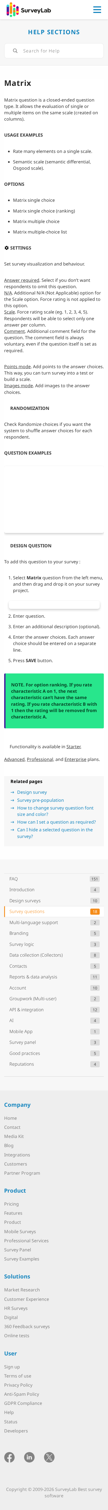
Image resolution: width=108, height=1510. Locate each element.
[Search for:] (54, 51)
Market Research (22, 1290)
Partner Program (22, 1173)
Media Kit (14, 1136)
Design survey (32, 792)
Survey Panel (17, 1250)
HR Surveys (16, 1308)
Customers (15, 1164)
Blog (9, 1145)
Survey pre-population (40, 800)
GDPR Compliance (23, 1403)
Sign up (12, 1367)
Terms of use (17, 1376)
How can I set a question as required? (56, 822)
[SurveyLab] (29, 9)
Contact (12, 1127)
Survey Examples (21, 1259)
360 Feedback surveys (27, 1326)
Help (9, 1412)
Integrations (17, 1155)
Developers (16, 1431)
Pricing (11, 1204)
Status (10, 1422)
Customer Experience (26, 1299)
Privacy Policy (18, 1385)
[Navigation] (97, 9)
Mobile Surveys (20, 1231)
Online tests (16, 1336)
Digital (11, 1317)
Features (13, 1213)
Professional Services (26, 1241)
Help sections (54, 32)
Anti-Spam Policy (21, 1394)
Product (12, 1222)
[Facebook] (9, 1457)
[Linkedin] (29, 1457)
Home (10, 1118)
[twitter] (49, 1457)
